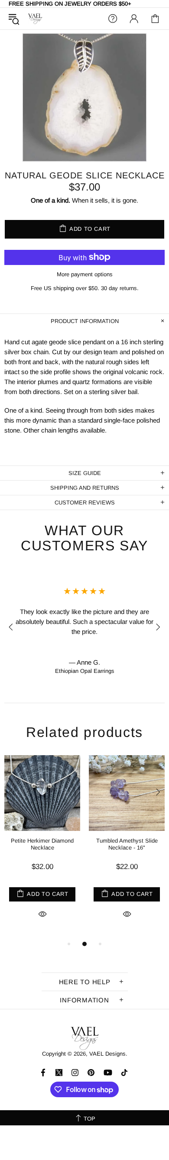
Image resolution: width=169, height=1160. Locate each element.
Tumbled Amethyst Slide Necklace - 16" (127, 844)
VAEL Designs (35, 19)
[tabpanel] (42, 847)
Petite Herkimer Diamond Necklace (42, 844)
